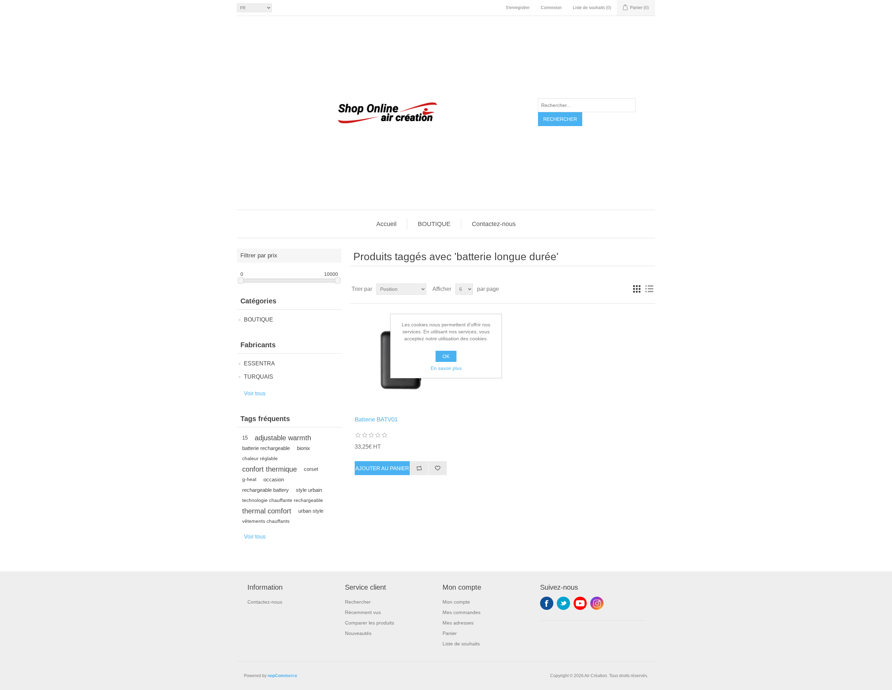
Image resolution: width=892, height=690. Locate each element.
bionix (303, 448)
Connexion (551, 7)
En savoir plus (446, 368)
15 (245, 438)
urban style (310, 511)
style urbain (309, 490)
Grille (636, 289)
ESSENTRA (259, 363)
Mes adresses (458, 623)
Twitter (563, 603)
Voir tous (255, 393)
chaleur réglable (260, 458)
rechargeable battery (265, 490)
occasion (273, 479)
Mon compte (456, 602)
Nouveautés (358, 633)
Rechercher (560, 119)
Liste (649, 289)
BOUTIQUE (434, 223)
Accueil (386, 223)
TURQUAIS (258, 377)
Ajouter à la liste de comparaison (419, 468)
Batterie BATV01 (376, 419)
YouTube (580, 603)
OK (446, 356)
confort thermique (269, 469)
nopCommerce (282, 675)
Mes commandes (461, 612)
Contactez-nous (494, 223)
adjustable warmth (283, 438)
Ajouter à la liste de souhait (437, 468)
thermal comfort (266, 511)
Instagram (596, 603)
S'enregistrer (518, 7)
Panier (450, 633)
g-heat (249, 479)
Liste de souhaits (461, 643)
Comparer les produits (369, 623)
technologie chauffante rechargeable (282, 500)
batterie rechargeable (266, 448)
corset (311, 469)
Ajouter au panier (382, 468)
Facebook (546, 603)
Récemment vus (363, 612)
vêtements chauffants (266, 521)
